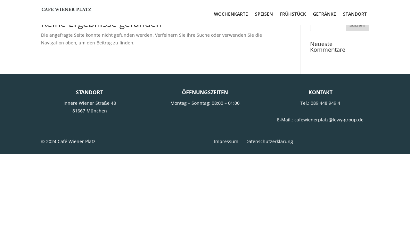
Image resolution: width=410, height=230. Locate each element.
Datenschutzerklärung (269, 141)
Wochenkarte (231, 14)
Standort (355, 14)
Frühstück (293, 14)
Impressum (226, 141)
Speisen (264, 14)
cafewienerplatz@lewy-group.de (329, 120)
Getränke (324, 14)
